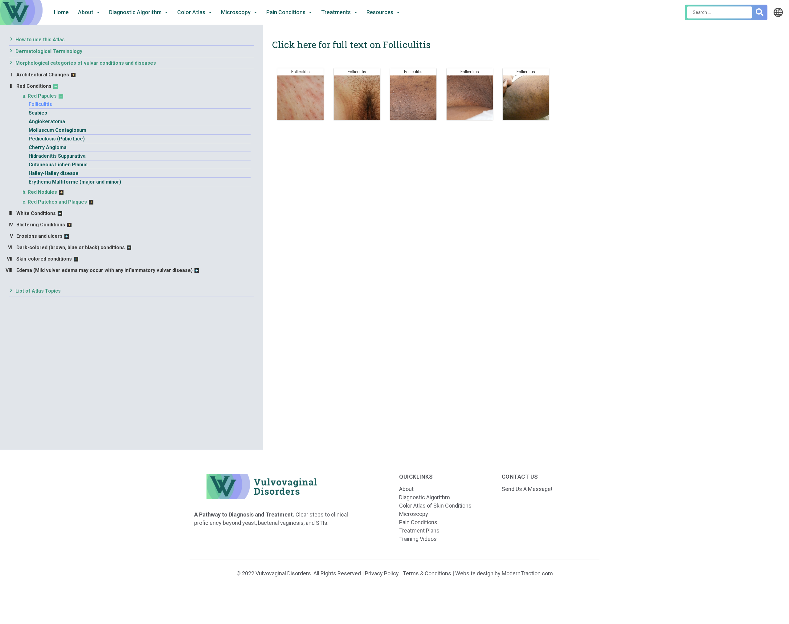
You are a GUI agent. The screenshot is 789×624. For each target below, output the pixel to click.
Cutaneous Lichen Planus (58, 165)
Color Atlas (191, 12)
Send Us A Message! (527, 489)
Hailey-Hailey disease (54, 173)
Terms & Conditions (427, 573)
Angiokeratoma (47, 121)
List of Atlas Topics (38, 291)
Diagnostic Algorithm (136, 12)
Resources (380, 12)
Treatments (336, 12)
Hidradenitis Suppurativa (57, 156)
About (86, 12)
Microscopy (236, 12)
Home (61, 12)
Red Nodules (42, 192)
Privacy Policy (382, 573)
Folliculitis (40, 104)
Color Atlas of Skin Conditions (435, 505)
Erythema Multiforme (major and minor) (75, 182)
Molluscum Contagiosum (57, 130)
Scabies (38, 113)
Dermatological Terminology (48, 51)
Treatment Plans (419, 530)
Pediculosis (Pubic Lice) (57, 139)
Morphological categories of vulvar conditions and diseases (85, 63)
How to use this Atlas (40, 40)
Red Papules (42, 96)
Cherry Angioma (48, 147)
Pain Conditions (286, 12)
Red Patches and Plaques (57, 202)
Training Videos (418, 539)
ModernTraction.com (527, 573)
